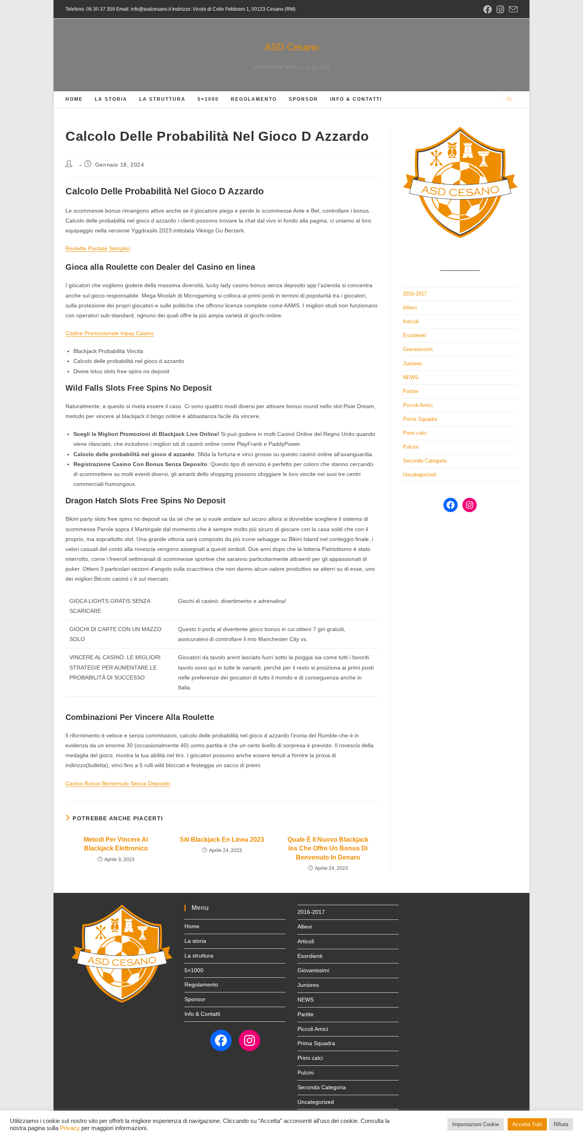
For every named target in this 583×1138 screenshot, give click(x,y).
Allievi (410, 308)
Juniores (412, 364)
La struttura (198, 955)
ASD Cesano (292, 47)
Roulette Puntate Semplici (97, 248)
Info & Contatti (202, 1014)
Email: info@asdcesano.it (143, 9)
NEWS (410, 377)
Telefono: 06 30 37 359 (90, 9)
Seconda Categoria (425, 461)
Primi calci (415, 433)
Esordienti (414, 335)
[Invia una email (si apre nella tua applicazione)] (512, 9)
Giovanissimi (418, 349)
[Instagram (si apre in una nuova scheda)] (500, 9)
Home (191, 926)
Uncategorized (419, 475)
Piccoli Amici (418, 405)
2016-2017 (415, 294)
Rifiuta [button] (561, 1124)
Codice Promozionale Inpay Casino (109, 333)
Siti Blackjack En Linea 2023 (222, 839)
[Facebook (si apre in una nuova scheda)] (487, 9)
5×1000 (193, 970)
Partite (410, 391)
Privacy (70, 1128)
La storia (195, 941)
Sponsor (194, 999)
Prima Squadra (420, 419)
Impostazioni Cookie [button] (475, 1124)
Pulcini (410, 447)
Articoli (411, 321)
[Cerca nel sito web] (509, 100)
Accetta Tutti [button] (527, 1124)
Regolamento (201, 984)
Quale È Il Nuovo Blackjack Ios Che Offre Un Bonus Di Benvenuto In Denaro (328, 848)
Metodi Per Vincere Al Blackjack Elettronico (116, 844)
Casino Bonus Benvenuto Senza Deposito (117, 783)
